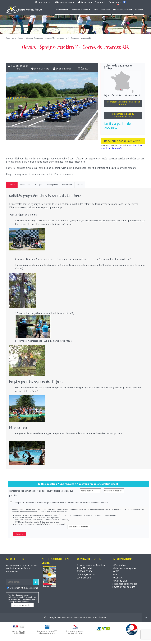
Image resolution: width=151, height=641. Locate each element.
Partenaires (120, 565)
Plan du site (120, 580)
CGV (116, 571)
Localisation (67, 184)
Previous (11, 106)
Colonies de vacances (79, 10)
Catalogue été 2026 (49, 586)
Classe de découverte (101, 10)
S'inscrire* (15, 588)
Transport (39, 184)
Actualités (139, 10)
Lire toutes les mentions (78, 527)
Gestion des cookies (124, 586)
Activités (11, 184)
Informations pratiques (122, 10)
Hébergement (52, 184)
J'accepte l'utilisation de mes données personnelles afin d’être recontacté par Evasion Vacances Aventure (60, 502)
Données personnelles (125, 583)
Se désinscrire (31, 588)
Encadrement (25, 184)
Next (93, 106)
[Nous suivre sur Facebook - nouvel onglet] (124, 2)
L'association (61, 10)
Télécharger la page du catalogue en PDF (122, 115)
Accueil (21, 38)
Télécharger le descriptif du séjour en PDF (123, 103)
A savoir (80, 184)
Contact (118, 577)
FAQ (116, 574)
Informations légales (125, 568)
